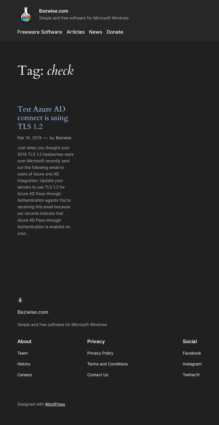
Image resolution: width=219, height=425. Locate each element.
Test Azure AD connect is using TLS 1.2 (42, 118)
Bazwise (63, 137)
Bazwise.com (53, 11)
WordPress (55, 404)
